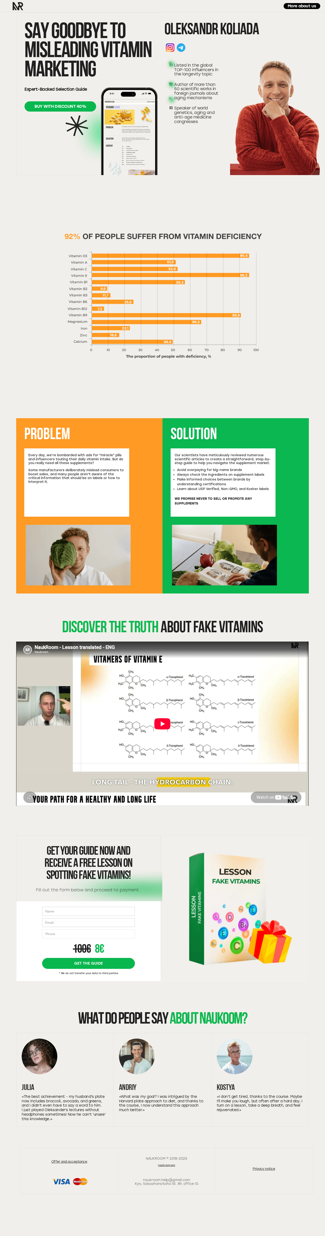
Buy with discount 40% (60, 106)
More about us (302, 6)
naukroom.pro (166, 1165)
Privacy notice (264, 1169)
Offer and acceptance (69, 1161)
